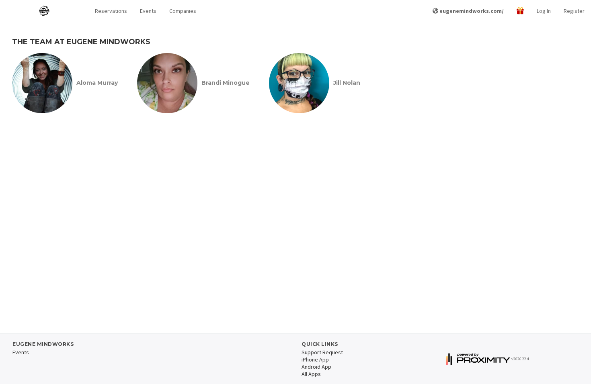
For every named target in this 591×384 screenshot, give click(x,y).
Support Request (322, 352)
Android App (316, 366)
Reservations (111, 10)
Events (148, 10)
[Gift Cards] (520, 11)
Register (574, 10)
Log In (544, 10)
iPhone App (315, 359)
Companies (182, 10)
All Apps (311, 374)
